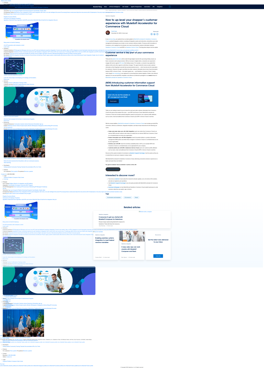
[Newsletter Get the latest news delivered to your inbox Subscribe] (158, 259)
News (105, 6)
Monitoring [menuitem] (33, 7)
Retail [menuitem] (71, 53)
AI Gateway (13, 18)
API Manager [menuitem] (39, 7)
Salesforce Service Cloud (132, 47)
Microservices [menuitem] (64, 55)
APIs (154, 6)
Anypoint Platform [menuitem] (8, 177)
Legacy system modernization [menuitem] (53, 55)
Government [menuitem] (22, 53)
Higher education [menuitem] (43, 53)
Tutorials (23, 167)
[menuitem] (22, 4)
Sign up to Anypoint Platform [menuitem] (16, 10)
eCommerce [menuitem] (27, 55)
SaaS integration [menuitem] (88, 55)
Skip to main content (6, 0)
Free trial (6, 179)
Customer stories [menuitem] (24, 124)
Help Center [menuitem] (11, 86)
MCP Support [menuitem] (30, 5)
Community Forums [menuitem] (19, 86)
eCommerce (128, 197)
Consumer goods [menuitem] (77, 53)
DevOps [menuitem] (22, 55)
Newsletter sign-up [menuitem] (38, 124)
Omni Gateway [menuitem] (18, 7)
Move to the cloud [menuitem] (72, 55)
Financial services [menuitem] (13, 53)
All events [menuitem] (55, 129)
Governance (7, 18)
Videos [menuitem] (18, 125)
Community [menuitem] (17, 124)
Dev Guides (125, 6)
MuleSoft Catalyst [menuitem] (17, 84)
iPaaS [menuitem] (44, 55)
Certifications (15, 82)
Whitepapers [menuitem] (35, 125)
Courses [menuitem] (10, 82)
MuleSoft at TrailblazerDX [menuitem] (35, 129)
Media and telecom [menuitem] (64, 53)
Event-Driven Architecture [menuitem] (36, 55)
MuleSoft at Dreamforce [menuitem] (23, 129)
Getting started (7, 167)
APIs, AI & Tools (37, 167)
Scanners (10, 16)
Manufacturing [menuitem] (56, 53)
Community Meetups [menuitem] (47, 129)
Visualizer (18, 18)
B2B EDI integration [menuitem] (14, 55)
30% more (121, 63)
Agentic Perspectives (136, 6)
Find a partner (14, 171)
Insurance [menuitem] (50, 53)
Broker (14, 16)
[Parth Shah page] (108, 32)
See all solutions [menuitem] (8, 56)
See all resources (8, 127)
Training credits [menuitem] (23, 82)
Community (14, 167)
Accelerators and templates (114, 197)
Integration (160, 6)
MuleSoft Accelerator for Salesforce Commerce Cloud (119, 77)
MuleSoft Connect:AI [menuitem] (12, 129)
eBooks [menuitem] (29, 125)
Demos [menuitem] (14, 125)
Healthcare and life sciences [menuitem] (32, 53)
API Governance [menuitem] (26, 7)
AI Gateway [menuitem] (45, 7)
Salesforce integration (110, 15)
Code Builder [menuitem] (12, 5)
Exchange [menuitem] (18, 5)
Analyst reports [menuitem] (24, 125)
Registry (6, 16)
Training (19, 167)
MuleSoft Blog (97, 7)
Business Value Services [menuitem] (28, 84)
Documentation (29, 167)
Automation (147, 6)
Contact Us (3, 174)
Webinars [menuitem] (10, 125)
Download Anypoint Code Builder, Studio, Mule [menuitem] (34, 10)
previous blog (112, 39)
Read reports (113, 101)
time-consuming (116, 73)
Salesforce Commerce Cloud (113, 47)
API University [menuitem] (54, 125)
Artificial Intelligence (114, 6)
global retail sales (117, 59)
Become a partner (28, 171)
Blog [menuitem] (49, 125)
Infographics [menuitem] (41, 125)
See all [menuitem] (5, 9)
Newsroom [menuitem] (31, 124)
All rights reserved (139, 367)
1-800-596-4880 (12, 355)
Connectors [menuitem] (24, 5)
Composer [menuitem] (15, 177)
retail (136, 197)
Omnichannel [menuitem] (80, 55)
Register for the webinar (113, 169)
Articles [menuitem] (46, 125)
